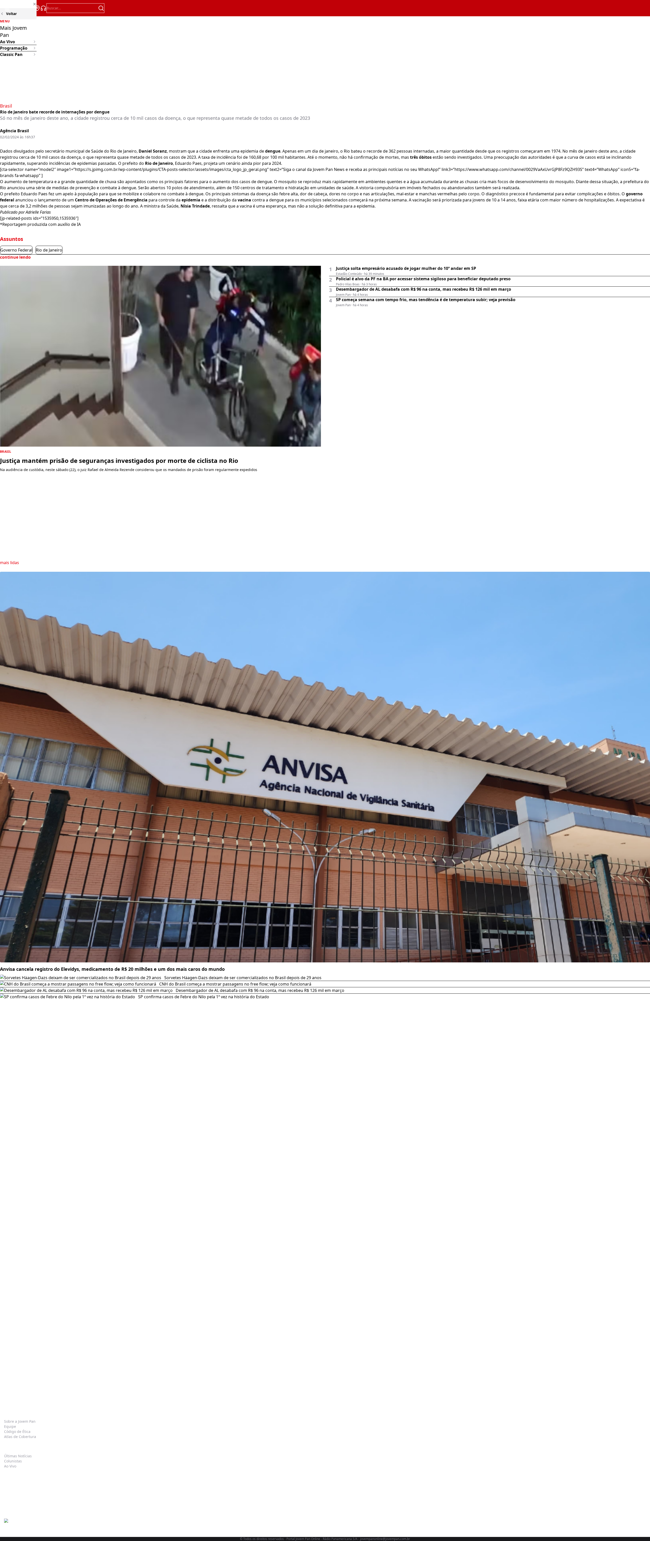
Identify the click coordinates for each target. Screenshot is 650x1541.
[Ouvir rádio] (43, 8)
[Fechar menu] (18, 4)
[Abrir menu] (7, 8)
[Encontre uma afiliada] (37, 8)
